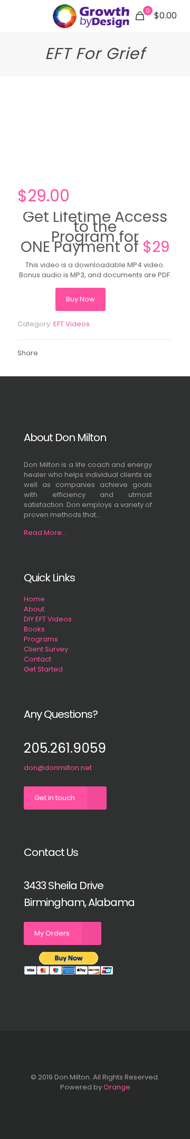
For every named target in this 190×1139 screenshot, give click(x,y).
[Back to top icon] (95, 1053)
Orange (116, 1087)
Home (34, 599)
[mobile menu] (14, 16)
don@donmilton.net (58, 768)
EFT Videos (71, 324)
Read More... (45, 533)
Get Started (43, 669)
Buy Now (80, 299)
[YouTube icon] (95, 1101)
